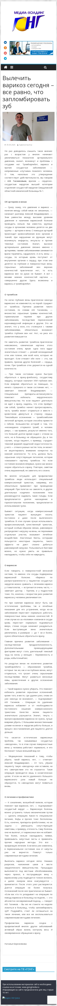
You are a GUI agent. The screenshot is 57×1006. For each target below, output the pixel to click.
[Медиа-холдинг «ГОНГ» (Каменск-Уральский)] (5, 67)
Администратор (25, 145)
